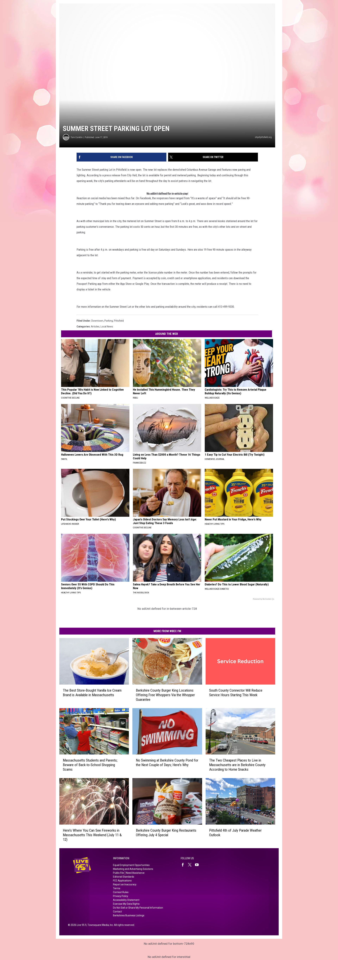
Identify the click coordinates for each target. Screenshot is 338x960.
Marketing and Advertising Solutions (133, 869)
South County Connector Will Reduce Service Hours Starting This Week (235, 692)
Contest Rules (121, 892)
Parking (108, 320)
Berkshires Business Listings (128, 915)
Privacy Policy (120, 896)
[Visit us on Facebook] (184, 865)
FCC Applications (122, 880)
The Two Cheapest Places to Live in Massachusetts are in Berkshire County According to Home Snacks (237, 765)
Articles (95, 326)
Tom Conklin (77, 137)
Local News (107, 326)
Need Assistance (135, 872)
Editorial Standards (123, 876)
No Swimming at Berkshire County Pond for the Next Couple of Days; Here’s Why (167, 762)
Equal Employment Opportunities (131, 865)
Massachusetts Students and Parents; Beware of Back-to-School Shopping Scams (90, 765)
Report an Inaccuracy (124, 884)
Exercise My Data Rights (126, 903)
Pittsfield (119, 320)
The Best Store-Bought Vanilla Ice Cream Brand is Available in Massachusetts (92, 692)
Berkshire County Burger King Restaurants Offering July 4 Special (166, 832)
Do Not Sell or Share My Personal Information (138, 907)
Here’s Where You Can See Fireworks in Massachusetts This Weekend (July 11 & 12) (92, 835)
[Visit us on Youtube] (198, 865)
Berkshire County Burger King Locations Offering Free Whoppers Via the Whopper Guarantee (165, 695)
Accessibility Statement (126, 900)
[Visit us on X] (191, 865)
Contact (117, 911)
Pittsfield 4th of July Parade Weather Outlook (235, 832)
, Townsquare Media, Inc (99, 925)
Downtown (97, 320)
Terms (116, 888)
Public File (118, 872)
